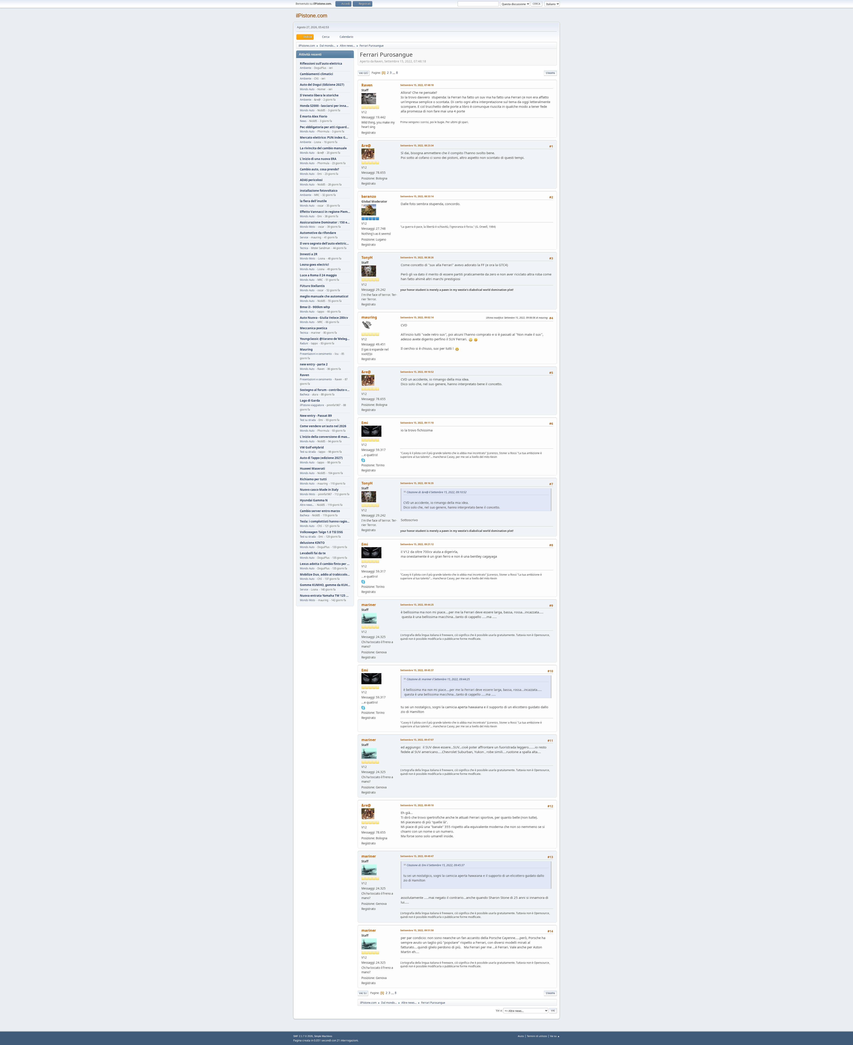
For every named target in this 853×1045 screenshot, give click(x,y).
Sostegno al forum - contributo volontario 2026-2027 (325, 390)
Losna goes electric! (314, 265)
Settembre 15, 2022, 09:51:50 (417, 930)
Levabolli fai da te (313, 553)
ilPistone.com (311, 15)
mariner (368, 604)
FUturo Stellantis (312, 286)
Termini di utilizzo (537, 1036)
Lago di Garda (310, 401)
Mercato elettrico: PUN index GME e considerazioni (325, 138)
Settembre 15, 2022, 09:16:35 (417, 483)
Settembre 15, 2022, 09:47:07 (417, 739)
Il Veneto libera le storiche (319, 95)
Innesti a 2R (308, 254)
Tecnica (304, 248)
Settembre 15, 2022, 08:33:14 (417, 196)
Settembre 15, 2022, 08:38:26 (417, 257)
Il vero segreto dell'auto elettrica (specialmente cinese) (325, 243)
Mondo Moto (307, 226)
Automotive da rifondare (318, 233)
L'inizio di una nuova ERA (318, 159)
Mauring (306, 349)
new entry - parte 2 (314, 364)
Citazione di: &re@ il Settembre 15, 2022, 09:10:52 (436, 492)
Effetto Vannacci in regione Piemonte (325, 212)
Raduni (304, 343)
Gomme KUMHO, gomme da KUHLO (325, 585)
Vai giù (363, 73)
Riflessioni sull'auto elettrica (321, 64)
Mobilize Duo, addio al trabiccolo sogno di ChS (325, 574)
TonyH (367, 257)
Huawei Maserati (312, 469)
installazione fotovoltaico (318, 191)
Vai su (363, 993)
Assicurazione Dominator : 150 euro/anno (325, 222)
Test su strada (308, 420)
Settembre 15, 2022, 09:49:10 (417, 805)
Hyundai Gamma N (314, 500)
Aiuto (521, 1036)
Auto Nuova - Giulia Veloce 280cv (324, 318)
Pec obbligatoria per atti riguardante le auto (325, 127)
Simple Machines (323, 1036)
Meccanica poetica (313, 328)
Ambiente (305, 68)
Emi (364, 422)
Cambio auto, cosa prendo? (319, 169)
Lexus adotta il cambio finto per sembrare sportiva (325, 564)
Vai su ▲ (555, 1036)
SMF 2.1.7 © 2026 (303, 1036)
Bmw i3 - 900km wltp (315, 307)
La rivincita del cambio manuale (323, 148)
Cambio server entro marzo (320, 511)
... (394, 73)
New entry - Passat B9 (316, 416)
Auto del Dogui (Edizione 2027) (322, 85)
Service (304, 237)
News (303, 121)
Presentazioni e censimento (316, 353)
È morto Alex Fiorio (313, 116)
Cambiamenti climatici (316, 74)
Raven (304, 375)
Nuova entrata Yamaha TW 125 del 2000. (325, 596)
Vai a (499, 1010)
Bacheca (304, 394)
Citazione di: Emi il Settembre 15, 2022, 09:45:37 (435, 865)
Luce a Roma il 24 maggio (318, 275)
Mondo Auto (307, 89)
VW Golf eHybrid (312, 447)
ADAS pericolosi (311, 180)
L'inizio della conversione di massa (325, 437)
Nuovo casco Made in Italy (319, 490)
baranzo (368, 196)
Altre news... (307, 505)
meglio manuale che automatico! (324, 296)
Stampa (550, 73)
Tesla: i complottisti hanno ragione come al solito (325, 521)
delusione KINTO (312, 543)
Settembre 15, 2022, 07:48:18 (417, 85)
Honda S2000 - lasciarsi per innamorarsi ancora (325, 106)
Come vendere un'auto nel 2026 (323, 426)
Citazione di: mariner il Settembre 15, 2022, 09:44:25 (438, 679)
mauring (369, 317)
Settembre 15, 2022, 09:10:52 (417, 371)
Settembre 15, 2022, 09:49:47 (417, 856)
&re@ (366, 145)
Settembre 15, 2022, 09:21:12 (417, 544)
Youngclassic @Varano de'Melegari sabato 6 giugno (325, 339)
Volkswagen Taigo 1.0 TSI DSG (321, 532)
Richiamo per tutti (313, 479)
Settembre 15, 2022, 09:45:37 (417, 670)
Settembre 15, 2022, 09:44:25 (417, 604)
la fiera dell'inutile (313, 201)
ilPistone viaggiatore (312, 405)
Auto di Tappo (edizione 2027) (321, 458)
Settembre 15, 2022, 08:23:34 (417, 145)
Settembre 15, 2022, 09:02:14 (417, 317)
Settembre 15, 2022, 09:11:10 (417, 422)
